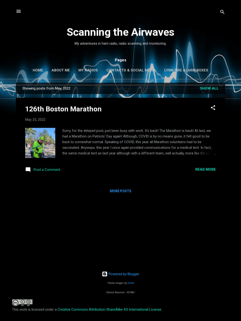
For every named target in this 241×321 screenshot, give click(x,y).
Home (38, 70)
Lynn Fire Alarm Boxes (186, 70)
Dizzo (131, 283)
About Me (61, 70)
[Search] (222, 13)
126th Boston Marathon (63, 109)
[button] (213, 108)
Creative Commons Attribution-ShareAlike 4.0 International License (109, 309)
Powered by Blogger (123, 274)
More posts (120, 191)
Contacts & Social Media (131, 70)
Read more (205, 169)
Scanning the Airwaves (120, 32)
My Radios (88, 70)
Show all (209, 88)
